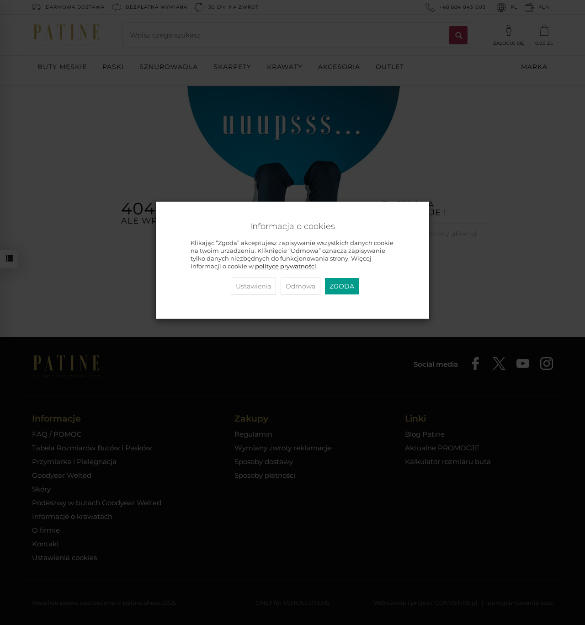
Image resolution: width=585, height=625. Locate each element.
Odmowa (300, 286)
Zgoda (342, 286)
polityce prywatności (285, 266)
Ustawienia (253, 286)
